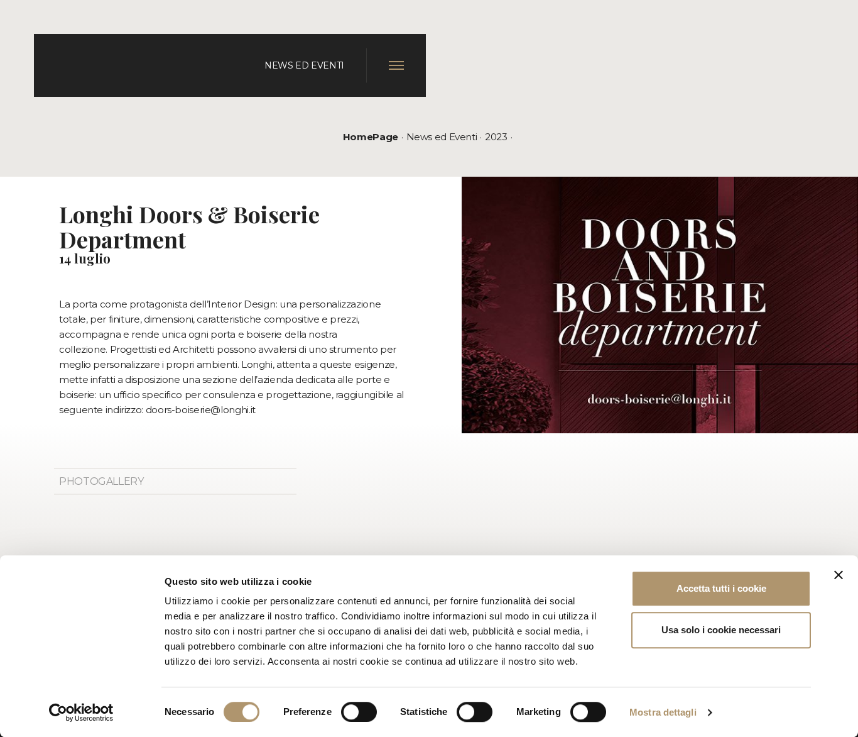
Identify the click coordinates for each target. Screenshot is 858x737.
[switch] (359, 712)
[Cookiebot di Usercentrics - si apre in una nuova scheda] (81, 712)
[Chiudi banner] (838, 574)
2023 (496, 137)
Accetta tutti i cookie (721, 588)
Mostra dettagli (663, 712)
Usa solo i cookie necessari (721, 629)
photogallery (101, 481)
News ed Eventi (441, 137)
